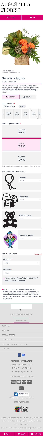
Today (22, 106)
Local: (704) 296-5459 (21, 371)
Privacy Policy (7, 428)
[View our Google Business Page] (23, 356)
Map (22, 434)
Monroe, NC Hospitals (33, 417)
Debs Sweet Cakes (21, 402)
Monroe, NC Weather (10, 421)
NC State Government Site (30, 421)
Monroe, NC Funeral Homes (12, 417)
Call (7, 434)
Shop (12, 17)
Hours (37, 434)
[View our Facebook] (19, 356)
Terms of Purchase (22, 428)
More (4, 92)
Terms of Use (36, 428)
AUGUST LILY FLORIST (16, 7)
